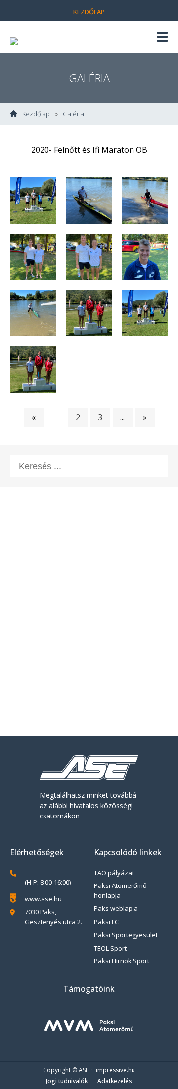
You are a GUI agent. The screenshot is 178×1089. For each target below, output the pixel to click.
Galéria (73, 114)
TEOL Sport (110, 948)
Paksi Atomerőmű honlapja (120, 890)
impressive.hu (115, 1070)
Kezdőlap (89, 11)
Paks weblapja (116, 908)
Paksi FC (106, 921)
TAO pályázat (114, 872)
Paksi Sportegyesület (126, 934)
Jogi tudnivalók (67, 1081)
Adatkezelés (114, 1081)
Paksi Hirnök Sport (121, 960)
